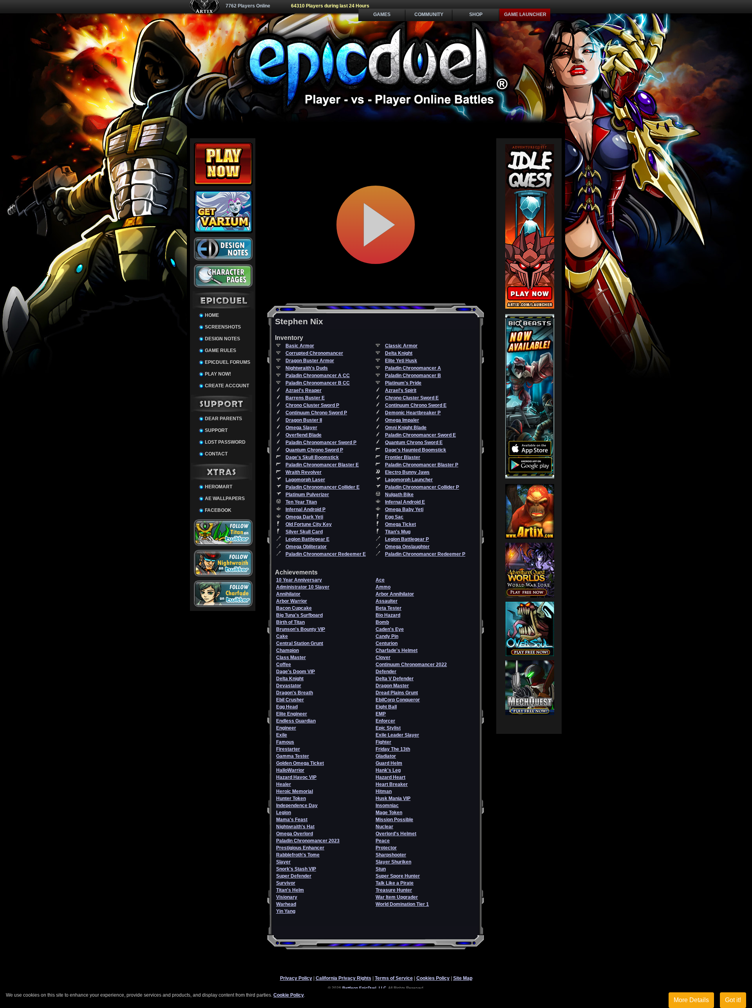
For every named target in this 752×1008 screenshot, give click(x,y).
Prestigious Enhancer (300, 848)
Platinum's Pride (403, 383)
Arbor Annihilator (395, 594)
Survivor (285, 883)
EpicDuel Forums (227, 362)
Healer (283, 784)
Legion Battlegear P (407, 539)
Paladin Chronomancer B (413, 375)
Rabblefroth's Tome (298, 855)
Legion (283, 812)
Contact (216, 454)
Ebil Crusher (290, 700)
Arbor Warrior (291, 601)
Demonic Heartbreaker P (413, 412)
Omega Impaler (402, 420)
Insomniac (387, 805)
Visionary (286, 897)
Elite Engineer (291, 714)
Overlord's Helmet (396, 833)
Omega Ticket (400, 524)
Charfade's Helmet (397, 650)
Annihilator (288, 594)
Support (216, 430)
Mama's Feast (291, 819)
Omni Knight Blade (406, 427)
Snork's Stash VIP (296, 869)
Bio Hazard (388, 615)
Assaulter (387, 601)
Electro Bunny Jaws (407, 472)
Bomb (382, 622)
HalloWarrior (290, 770)
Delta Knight (398, 353)
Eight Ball (386, 707)
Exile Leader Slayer (397, 735)
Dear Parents (223, 418)
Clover (383, 657)
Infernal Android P (305, 509)
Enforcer (385, 721)
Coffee (283, 664)
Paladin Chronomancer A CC (318, 375)
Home (212, 315)
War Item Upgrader (397, 897)
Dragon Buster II (304, 420)
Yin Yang (285, 911)
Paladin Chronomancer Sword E (420, 435)
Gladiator (386, 756)
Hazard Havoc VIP (296, 777)
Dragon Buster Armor (310, 360)
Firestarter (288, 749)
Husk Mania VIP (393, 798)
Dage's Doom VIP (295, 671)
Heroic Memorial (294, 791)
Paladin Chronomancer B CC (318, 383)
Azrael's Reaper (304, 390)
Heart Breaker (392, 784)
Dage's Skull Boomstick (312, 457)
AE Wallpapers (225, 498)
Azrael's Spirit (400, 390)
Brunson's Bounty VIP (300, 629)
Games (381, 14)
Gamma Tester (292, 756)
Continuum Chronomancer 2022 (411, 664)
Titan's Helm (290, 890)
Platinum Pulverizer (307, 494)
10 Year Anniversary (299, 580)
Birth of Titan (290, 622)
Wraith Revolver (304, 472)
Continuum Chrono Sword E (415, 405)
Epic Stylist (388, 728)
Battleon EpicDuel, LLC (364, 988)
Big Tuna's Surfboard (299, 615)
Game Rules (220, 350)
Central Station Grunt (299, 643)
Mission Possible (394, 819)
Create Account (227, 385)
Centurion (387, 643)
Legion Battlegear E (307, 539)
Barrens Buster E (305, 398)
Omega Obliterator (306, 546)
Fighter (383, 742)
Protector (386, 848)
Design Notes (222, 338)
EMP (381, 714)
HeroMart (218, 487)
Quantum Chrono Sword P (314, 450)
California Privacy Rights (343, 978)
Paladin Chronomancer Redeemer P (425, 554)
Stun (381, 869)
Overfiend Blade (304, 435)
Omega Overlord (294, 833)
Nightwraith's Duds (307, 368)
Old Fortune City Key (309, 524)
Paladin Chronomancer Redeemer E (326, 554)
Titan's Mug (397, 532)
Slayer (283, 862)
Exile (281, 735)
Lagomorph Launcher (409, 479)
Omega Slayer (301, 427)
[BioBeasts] (529, 477)
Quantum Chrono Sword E (414, 442)
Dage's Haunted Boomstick (415, 450)
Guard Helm (389, 763)
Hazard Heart (390, 777)
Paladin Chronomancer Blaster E (322, 465)
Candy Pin (387, 636)
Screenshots (223, 327)
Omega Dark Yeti (304, 517)
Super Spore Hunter (398, 876)
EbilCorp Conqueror (398, 700)
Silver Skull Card (304, 532)
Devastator (288, 685)
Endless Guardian (296, 721)
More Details (691, 1000)
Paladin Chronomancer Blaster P (421, 465)
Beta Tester (388, 608)
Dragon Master (392, 685)
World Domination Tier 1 (402, 904)
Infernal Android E (405, 502)
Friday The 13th (393, 749)
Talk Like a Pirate (395, 883)
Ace (380, 580)
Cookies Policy (433, 978)
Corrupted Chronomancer (314, 353)
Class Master (291, 657)
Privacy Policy (296, 978)
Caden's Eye (390, 629)
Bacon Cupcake (294, 608)
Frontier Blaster (402, 457)
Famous (285, 742)
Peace (383, 841)
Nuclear (384, 826)
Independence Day (297, 805)
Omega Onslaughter (407, 546)
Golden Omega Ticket (300, 763)
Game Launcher (525, 14)
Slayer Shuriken (393, 862)
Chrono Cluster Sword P (312, 405)
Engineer (286, 728)
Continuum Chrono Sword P (316, 412)
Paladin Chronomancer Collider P (422, 487)
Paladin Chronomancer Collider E (323, 487)
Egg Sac (394, 517)
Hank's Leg (388, 770)
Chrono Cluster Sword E (412, 398)
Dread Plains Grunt (397, 692)
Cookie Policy (288, 995)
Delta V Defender (395, 678)
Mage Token (389, 812)
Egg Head (287, 707)
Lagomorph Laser (305, 479)
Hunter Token (291, 798)
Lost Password (225, 442)
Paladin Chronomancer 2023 (308, 841)
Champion (287, 650)
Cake (282, 636)
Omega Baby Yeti (404, 509)
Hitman (384, 791)
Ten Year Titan (301, 502)
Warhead (286, 904)
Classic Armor (401, 346)
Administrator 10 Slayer (302, 587)
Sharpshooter (391, 855)
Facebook (218, 510)
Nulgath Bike (399, 494)
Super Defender (293, 876)
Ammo (383, 587)
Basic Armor (300, 346)
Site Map (462, 978)
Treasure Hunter (394, 890)
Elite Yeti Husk (401, 360)
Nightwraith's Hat (295, 826)
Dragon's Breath (294, 692)
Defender (386, 671)
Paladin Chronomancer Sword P (321, 442)
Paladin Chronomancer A (413, 368)
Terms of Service (394, 978)
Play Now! (218, 374)
